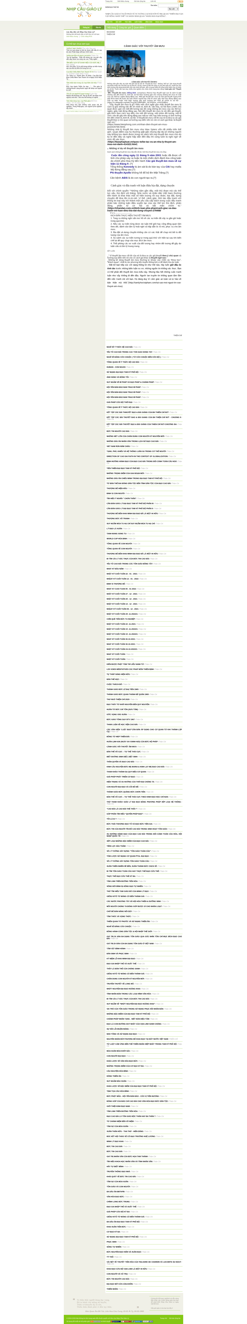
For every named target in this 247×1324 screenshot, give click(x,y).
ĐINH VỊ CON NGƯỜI (116, 493)
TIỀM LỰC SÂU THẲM (116, 846)
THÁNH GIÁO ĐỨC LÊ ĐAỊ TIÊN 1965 (122, 689)
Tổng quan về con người (119, 544)
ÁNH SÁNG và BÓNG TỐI (118, 377)
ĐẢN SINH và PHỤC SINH (118, 954)
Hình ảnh (148, 22)
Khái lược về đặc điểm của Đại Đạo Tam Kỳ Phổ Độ (132, 1086)
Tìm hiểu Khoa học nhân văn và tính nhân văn (129, 1161)
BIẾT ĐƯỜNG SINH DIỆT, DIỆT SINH (122, 757)
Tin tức (110, 22)
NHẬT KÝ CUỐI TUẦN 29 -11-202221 (122, 614)
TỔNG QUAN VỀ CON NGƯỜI (119, 549)
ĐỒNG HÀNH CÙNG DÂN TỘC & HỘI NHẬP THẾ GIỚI (129, 931)
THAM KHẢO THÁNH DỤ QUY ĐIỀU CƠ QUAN (126, 772)
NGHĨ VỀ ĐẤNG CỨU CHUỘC (119, 926)
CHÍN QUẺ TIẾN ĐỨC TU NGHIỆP (121, 619)
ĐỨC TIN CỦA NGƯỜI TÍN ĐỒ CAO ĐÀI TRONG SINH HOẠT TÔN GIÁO (137, 829)
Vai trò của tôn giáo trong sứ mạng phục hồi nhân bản (135, 1009)
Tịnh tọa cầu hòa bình (118, 1091)
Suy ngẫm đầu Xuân (116, 1081)
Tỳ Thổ (110, 1257)
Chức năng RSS (86, 36)
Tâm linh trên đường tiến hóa (122, 1111)
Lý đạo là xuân (114, 529)
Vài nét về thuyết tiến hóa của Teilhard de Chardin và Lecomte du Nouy (144, 1262)
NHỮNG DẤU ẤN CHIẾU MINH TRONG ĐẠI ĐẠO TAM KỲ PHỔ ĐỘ (134, 478)
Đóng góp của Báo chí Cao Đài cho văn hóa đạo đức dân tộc (137, 1101)
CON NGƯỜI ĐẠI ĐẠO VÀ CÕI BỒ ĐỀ (122, 787)
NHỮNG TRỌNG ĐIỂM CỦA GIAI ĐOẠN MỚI (125, 473)
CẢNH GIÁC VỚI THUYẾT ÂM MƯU (121, 747)
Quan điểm (139, 27)
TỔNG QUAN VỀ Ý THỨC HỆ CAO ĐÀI (123, 362)
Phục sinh (111, 1242)
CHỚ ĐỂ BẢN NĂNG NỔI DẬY (119, 911)
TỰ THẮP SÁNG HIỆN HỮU (118, 674)
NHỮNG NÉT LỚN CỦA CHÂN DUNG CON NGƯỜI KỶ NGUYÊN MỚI (135, 436)
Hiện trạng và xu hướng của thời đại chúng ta (130, 782)
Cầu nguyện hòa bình (117, 1071)
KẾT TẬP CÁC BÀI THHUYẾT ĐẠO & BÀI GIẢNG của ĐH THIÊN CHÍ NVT (138, 412)
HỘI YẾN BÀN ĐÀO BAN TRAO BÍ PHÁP (124, 387)
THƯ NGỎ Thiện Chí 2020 (118, 699)
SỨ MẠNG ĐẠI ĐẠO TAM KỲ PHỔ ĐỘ (122, 372)
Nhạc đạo (159, 22)
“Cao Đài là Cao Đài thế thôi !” (122, 809)
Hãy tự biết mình (115, 1166)
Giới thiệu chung (123, 1)
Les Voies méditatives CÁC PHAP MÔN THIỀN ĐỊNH (130, 669)
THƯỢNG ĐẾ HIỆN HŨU (117, 488)
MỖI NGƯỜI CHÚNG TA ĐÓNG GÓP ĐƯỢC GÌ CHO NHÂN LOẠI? (134, 906)
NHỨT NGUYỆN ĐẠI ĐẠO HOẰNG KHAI (123, 989)
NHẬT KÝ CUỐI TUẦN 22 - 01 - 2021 (122, 574)
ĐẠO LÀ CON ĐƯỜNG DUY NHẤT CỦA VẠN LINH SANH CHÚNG (134, 1024)
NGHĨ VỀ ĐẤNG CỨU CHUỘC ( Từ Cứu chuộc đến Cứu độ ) (134, 357)
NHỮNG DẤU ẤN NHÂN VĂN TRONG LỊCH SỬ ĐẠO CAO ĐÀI (132, 441)
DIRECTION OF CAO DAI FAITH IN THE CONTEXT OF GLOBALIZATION (137, 456)
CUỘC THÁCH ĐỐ (114, 684)
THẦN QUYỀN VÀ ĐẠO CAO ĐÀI (78, 56)
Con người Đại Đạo (116, 1056)
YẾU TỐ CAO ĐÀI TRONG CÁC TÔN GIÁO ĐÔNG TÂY (129, 564)
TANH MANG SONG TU (116, 534)
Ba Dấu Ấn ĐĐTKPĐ (116, 1192)
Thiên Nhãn (112, 1289)
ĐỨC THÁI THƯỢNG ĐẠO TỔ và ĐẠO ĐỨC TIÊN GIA (129, 824)
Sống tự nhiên (114, 1247)
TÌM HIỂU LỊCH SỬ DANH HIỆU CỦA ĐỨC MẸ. (83, 63)
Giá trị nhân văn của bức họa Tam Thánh (127, 1156)
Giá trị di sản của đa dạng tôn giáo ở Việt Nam (130, 944)
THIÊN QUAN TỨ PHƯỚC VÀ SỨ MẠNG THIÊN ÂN (128, 921)
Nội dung (111, 27)
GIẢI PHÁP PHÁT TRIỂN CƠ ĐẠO (121, 777)
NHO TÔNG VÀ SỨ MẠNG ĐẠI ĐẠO (122, 1034)
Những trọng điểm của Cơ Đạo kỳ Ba (125, 1066)
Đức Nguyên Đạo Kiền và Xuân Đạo (124, 1252)
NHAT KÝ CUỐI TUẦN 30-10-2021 (121, 639)
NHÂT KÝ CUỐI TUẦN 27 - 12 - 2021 (122, 594)
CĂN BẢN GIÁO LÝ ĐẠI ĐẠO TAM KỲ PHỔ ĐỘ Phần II (130, 508)
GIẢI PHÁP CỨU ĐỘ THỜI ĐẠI (119, 402)
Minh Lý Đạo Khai (115, 1141)
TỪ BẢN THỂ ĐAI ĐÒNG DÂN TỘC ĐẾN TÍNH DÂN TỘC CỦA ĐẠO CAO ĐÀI (139, 483)
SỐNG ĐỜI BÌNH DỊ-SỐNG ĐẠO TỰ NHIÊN (125, 886)
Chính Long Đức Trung (118, 1202)
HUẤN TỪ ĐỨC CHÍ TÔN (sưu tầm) (122, 709)
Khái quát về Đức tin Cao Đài (121, 1177)
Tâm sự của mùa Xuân (117, 1126)
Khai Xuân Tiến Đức (116, 1227)
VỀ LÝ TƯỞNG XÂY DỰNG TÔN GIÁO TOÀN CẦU (128, 861)
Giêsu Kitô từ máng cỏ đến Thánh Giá (125, 896)
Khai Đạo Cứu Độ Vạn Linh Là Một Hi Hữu (127, 1269)
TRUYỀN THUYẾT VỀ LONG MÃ (120, 984)
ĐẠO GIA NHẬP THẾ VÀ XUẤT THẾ (121, 964)
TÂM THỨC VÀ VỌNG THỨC (119, 916)
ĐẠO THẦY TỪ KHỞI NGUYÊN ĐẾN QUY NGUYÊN (128, 704)
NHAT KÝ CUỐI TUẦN (116, 654)
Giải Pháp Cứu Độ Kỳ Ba (118, 1212)
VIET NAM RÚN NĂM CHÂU (118, 446)
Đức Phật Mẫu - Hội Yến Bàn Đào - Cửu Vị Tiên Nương (133, 1096)
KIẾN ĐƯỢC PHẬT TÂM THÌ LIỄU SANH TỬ (125, 664)
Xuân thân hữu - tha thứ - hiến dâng (125, 1131)
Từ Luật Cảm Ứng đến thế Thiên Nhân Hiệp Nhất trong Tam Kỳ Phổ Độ (142, 1044)
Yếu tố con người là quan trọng (77, 94)
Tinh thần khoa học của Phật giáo (78, 101)
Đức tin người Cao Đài (118, 1279)
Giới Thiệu (138, 22)
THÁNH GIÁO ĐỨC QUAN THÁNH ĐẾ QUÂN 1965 (128, 694)
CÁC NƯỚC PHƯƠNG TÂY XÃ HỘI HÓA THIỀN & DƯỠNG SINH (134, 901)
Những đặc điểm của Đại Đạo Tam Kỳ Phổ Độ (128, 1014)
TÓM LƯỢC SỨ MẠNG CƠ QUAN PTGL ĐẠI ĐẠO (128, 856)
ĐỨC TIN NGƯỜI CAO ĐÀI (118, 431)
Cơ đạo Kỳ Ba (113, 1232)
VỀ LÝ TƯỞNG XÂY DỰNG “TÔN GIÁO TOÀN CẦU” (129, 851)
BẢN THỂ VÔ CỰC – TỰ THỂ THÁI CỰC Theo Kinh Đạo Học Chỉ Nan (137, 797)
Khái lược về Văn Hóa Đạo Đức (122, 1061)
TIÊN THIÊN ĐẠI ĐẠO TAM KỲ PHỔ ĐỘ (123, 468)
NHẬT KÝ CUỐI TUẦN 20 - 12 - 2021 (122, 599)
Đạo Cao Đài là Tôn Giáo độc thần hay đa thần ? (131, 1116)
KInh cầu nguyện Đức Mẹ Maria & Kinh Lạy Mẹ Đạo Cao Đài (135, 767)
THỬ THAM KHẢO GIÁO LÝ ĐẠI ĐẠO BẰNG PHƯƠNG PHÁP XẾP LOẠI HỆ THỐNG (144, 802)
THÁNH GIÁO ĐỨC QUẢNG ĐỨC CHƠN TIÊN (126, 792)
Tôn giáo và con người (118, 1187)
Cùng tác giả (125, 27)
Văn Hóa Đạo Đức (115, 1197)
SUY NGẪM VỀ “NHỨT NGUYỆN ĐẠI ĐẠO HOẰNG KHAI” (131, 1004)
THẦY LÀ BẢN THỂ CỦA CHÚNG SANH (123, 969)
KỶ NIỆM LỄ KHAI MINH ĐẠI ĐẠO (121, 959)
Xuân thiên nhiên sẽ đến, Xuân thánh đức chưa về (132, 866)
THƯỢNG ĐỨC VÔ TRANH (118, 518)
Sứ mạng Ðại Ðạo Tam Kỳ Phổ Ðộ (122, 1237)
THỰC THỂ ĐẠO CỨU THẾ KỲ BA (121, 876)
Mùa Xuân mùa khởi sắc (118, 1051)
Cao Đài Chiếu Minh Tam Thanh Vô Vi (79, 72)
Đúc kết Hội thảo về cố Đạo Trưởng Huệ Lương (131, 1136)
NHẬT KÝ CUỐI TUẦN (116, 659)
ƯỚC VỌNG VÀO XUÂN (117, 714)
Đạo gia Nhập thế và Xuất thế (121, 1207)
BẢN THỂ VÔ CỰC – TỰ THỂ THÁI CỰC (124, 752)
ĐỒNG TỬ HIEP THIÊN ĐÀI (118, 737)
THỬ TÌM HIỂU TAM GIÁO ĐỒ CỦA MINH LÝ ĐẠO (128, 891)
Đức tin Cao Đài (114, 1146)
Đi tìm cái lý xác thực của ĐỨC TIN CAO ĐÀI (128, 559)
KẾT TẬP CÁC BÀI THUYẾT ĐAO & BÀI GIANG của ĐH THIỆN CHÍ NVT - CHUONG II (144, 417)
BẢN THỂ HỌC (113, 679)
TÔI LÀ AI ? (112, 819)
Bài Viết (119, 22)
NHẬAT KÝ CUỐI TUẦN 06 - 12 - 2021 (122, 609)
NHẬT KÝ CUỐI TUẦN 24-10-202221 (122, 649)
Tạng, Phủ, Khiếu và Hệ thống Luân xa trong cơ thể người (136, 451)
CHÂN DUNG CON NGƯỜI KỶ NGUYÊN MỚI (125, 979)
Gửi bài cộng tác (139, 1)
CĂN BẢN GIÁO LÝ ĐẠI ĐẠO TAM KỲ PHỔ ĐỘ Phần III (130, 503)
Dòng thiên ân (114, 1076)
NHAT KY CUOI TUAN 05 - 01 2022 (121, 589)
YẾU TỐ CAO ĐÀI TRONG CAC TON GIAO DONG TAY (129, 352)
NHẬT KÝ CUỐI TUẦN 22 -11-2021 (121, 624)
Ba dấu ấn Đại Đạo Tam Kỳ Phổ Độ (123, 1222)
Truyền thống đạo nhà (118, 1171)
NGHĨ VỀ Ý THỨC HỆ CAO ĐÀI (120, 347)
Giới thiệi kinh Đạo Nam (118, 1106)
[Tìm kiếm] (181, 5)
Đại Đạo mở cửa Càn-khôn (120, 1284)
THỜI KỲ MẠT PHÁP (73, 48)
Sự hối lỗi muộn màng (118, 1029)
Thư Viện (128, 22)
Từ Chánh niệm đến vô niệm (120, 1121)
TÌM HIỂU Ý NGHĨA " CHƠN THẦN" (121, 498)
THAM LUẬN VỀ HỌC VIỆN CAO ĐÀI (122, 724)
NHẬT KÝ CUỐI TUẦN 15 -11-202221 (122, 629)
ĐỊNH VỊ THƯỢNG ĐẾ (116, 584)
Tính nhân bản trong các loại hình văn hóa (81, 83)
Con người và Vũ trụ (117, 1274)
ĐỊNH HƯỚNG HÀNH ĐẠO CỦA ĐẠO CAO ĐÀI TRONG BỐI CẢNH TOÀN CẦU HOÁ (142, 461)
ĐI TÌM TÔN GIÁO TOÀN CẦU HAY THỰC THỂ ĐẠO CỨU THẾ (133, 871)
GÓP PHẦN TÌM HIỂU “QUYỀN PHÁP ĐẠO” (125, 814)
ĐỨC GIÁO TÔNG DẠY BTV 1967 (121, 719)
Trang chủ (108, 1)
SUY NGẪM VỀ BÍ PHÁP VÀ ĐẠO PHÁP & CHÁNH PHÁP (130, 382)
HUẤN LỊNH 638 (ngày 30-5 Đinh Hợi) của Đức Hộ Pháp (132, 742)
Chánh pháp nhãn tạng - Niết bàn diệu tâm (128, 1019)
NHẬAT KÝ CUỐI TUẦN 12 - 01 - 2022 (122, 579)
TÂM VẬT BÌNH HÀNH (116, 949)
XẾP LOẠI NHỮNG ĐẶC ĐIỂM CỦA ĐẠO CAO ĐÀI (128, 841)
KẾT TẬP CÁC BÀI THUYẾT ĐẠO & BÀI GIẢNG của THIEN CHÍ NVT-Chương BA (142, 424)
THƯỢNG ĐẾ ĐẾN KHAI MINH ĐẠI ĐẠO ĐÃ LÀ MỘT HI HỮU (132, 513)
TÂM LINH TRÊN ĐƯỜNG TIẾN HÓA (122, 881)
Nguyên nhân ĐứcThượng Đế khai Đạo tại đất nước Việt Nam (137, 1039)
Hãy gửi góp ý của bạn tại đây (161, 1308)
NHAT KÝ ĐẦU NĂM (115, 569)
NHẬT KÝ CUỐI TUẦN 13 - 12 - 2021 (122, 604)
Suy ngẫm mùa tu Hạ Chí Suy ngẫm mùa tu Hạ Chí (131, 524)
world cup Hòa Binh (117, 539)
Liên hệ (153, 1)
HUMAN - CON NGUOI (116, 367)
